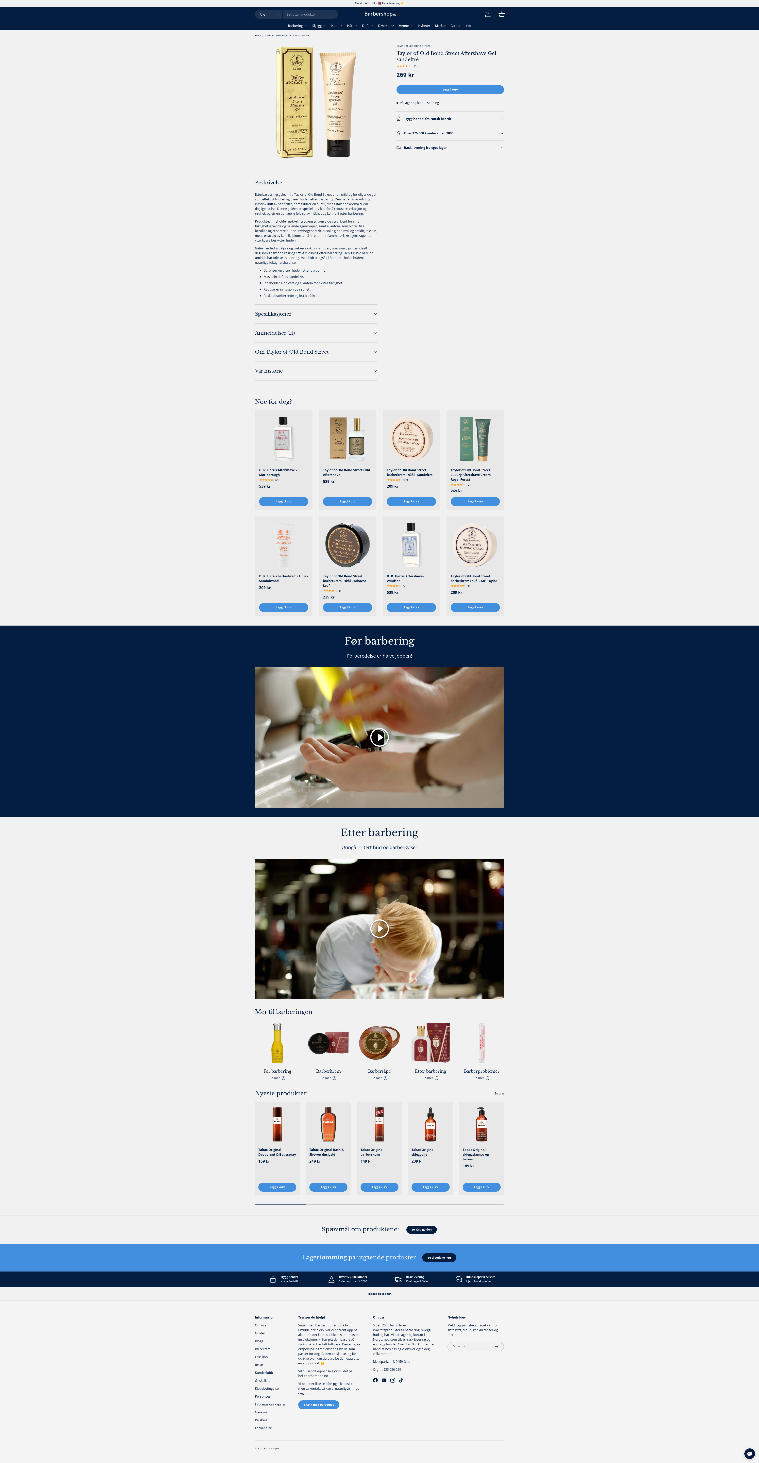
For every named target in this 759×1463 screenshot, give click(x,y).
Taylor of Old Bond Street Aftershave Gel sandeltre (288, 35)
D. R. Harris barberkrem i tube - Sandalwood (283, 578)
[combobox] (296, 14)
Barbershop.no (272, 1448)
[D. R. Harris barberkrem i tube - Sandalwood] (283, 545)
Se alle (499, 1093)
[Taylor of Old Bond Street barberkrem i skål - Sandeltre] (411, 439)
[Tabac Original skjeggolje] (430, 1124)
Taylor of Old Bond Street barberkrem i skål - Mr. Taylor (474, 578)
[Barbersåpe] (379, 1043)
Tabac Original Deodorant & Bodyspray (277, 1152)
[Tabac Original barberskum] (379, 1124)
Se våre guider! (422, 1229)
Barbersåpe (379, 1071)
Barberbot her (326, 1325)
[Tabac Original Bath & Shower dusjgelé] (328, 1124)
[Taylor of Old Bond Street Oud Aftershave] (347, 439)
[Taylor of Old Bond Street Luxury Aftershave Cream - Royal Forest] (475, 439)
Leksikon (261, 1357)
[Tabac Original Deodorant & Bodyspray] (277, 1124)
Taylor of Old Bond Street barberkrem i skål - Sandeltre (409, 472)
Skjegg (317, 26)
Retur (259, 1365)
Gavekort (262, 1412)
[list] (316, 102)
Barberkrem (328, 1071)
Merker (440, 26)
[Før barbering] (277, 1043)
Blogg (259, 1341)
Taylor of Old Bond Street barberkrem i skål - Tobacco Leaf (344, 581)
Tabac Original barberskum (372, 1152)
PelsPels (261, 1420)
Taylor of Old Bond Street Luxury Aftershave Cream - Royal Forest (472, 475)
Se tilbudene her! (439, 1257)
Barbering (295, 26)
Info (468, 26)
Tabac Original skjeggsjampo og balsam (476, 1154)
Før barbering (277, 1071)
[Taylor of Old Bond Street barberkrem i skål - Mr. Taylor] (475, 545)
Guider (455, 26)
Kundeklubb (264, 1373)
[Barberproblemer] (481, 1043)
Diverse (383, 26)
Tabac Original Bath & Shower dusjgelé (326, 1152)
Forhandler (263, 1428)
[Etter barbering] (430, 1043)
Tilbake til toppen (379, 1294)
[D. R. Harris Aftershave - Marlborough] (283, 439)
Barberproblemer (481, 1071)
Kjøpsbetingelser (267, 1388)
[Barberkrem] (328, 1043)
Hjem (258, 35)
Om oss (260, 1325)
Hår (350, 26)
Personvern (263, 1396)
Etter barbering (430, 1071)
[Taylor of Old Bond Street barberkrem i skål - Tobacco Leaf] (347, 545)
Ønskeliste (262, 1380)
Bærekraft (262, 1349)
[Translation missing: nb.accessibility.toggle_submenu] (306, 25)
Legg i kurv (450, 89)
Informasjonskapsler (270, 1404)
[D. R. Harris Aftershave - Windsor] (411, 545)
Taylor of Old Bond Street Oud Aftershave (346, 472)
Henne (404, 26)
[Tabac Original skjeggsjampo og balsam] (482, 1124)
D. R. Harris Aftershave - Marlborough (278, 472)
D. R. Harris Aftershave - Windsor (405, 578)
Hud (334, 26)
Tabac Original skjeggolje (423, 1152)
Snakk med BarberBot (319, 1404)
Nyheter (424, 26)
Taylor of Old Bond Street (413, 46)
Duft (365, 26)
